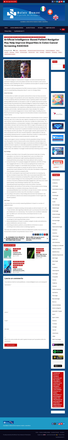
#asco (57, 50)
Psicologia (55, 295)
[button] (60, 29)
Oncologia (31, 37)
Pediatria (54, 283)
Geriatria (54, 233)
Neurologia (55, 261)
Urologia (54, 327)
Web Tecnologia (42, 37)
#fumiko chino (32, 52)
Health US (15, 37)
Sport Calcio (55, 317)
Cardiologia (55, 195)
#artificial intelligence (50, 50)
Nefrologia (55, 258)
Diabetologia (55, 208)
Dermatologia (56, 205)
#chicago (12, 52)
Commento (7, 285)
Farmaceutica (56, 217)
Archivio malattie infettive (16, 27)
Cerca (55, 61)
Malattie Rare (55, 252)
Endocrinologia (56, 214)
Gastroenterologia (8, 37)
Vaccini (15, 267)
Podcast (54, 286)
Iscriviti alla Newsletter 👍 (52, 434)
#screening (54, 52)
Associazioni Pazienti (57, 189)
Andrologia (55, 186)
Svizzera (15, 250)
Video (53, 336)
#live (37, 52)
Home (6, 27)
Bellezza (54, 192)
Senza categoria (56, 308)
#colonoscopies (23, 52)
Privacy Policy (8, 31)
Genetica (22, 261)
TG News (54, 324)
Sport (53, 314)
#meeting (42, 52)
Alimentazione (56, 180)
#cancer (6, 52)
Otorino (54, 280)
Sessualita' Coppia (57, 311)
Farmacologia (16, 261)
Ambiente (55, 183)
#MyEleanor (48, 52)
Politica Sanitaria (40, 250)
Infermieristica (56, 242)
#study (59, 52)
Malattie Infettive (40, 248)
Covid (53, 201)
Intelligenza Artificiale (23, 37)
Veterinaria (55, 333)
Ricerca (36, 37)
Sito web (6, 329)
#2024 (16, 50)
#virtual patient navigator (10, 54)
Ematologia (55, 211)
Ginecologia (55, 236)
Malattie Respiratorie (57, 255)
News (15, 248)
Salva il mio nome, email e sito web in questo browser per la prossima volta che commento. (25, 340)
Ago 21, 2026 (16, 255)
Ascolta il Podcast (30, 27)
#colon (17, 52)
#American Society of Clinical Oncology (36, 50)
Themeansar (28, 434)
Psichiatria (55, 292)
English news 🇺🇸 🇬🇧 (50, 27)
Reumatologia (56, 299)
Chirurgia (54, 198)
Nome (6, 312)
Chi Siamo (40, 27)
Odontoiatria (55, 270)
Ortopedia (55, 277)
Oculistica (54, 267)
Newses (22, 434)
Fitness (54, 223)
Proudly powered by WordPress (10, 434)
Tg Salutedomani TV (19, 31)
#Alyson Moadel (23, 50)
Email (6, 320)
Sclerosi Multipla (56, 305)
